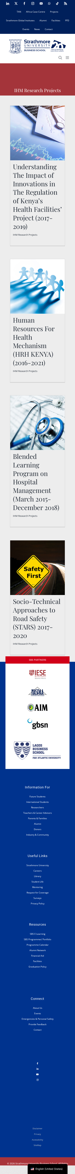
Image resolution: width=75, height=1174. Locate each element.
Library (37, 876)
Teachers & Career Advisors (37, 812)
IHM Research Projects (25, 234)
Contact (38, 1029)
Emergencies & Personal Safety (38, 1018)
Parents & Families (37, 818)
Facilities (37, 961)
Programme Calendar (38, 944)
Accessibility (37, 1139)
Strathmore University (37, 865)
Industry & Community (37, 834)
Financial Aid (37, 955)
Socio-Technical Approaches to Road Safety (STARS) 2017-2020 (36, 618)
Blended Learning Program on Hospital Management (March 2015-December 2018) (36, 482)
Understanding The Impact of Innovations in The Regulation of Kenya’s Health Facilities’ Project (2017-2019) (37, 160)
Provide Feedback (37, 1024)
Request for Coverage (38, 892)
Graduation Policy (37, 966)
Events (37, 1013)
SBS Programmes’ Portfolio (37, 939)
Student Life (37, 881)
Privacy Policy (37, 903)
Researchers (37, 807)
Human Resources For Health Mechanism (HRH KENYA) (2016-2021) (33, 341)
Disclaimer (37, 1128)
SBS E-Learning (37, 933)
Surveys (37, 898)
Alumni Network (37, 950)
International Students (37, 802)
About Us (37, 1008)
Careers (37, 870)
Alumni (37, 823)
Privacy (37, 1134)
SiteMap (37, 1145)
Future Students (37, 796)
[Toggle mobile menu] (68, 58)
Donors (37, 829)
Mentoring (37, 887)
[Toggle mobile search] (60, 58)
